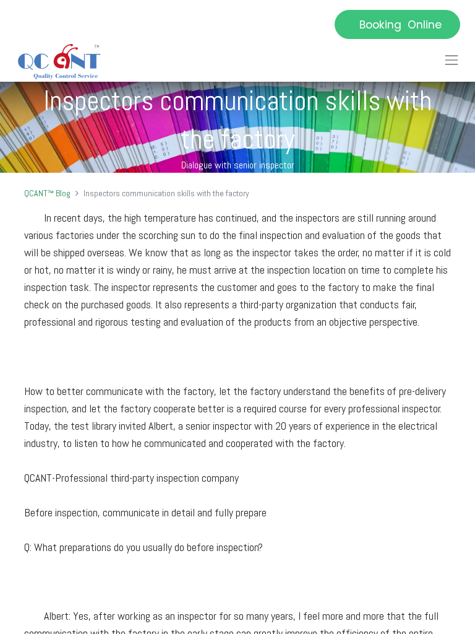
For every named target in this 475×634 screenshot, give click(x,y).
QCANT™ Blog (47, 193)
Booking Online (397, 24)
